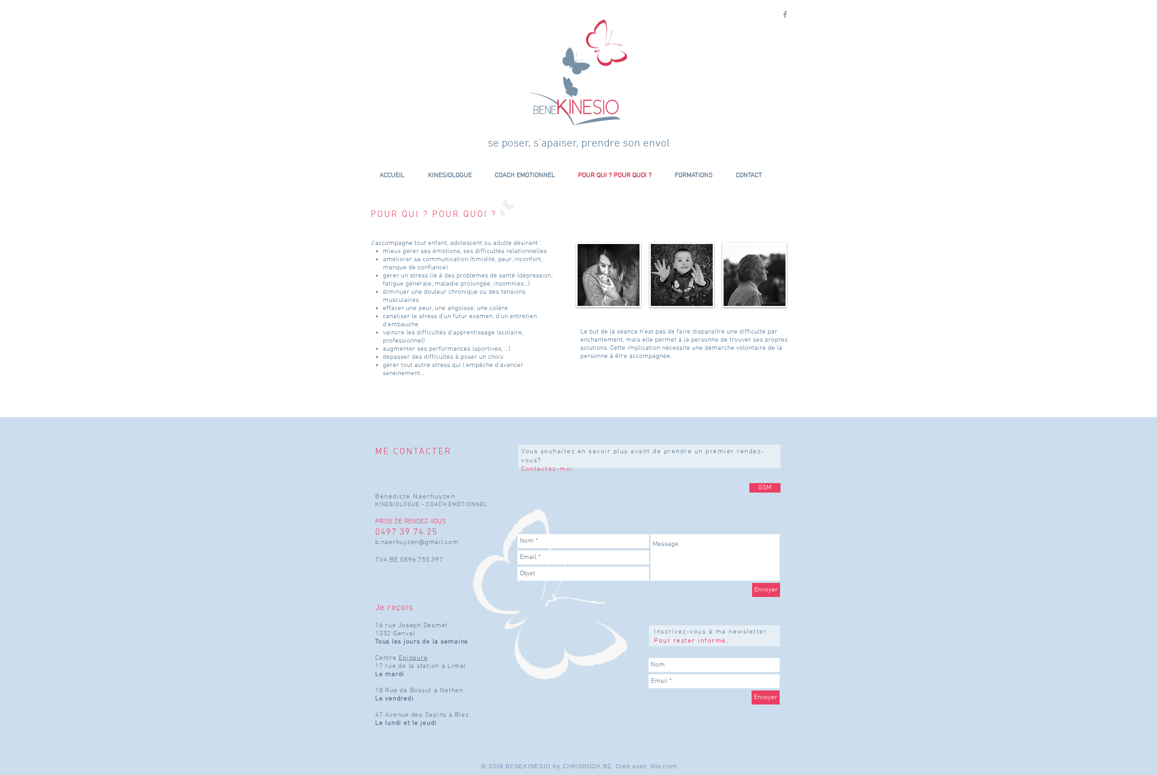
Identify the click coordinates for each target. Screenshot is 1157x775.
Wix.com (663, 766)
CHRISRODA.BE (587, 766)
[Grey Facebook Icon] (785, 14)
